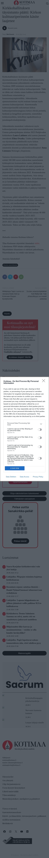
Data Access (24, 477)
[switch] (40, 429)
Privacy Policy (38, 477)
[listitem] (24, 424)
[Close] (44, 381)
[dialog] (24, 429)
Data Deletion (11, 477)
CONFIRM (14, 468)
